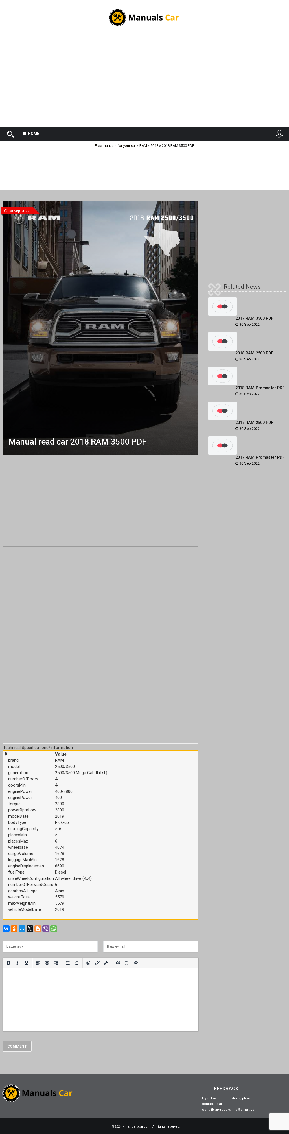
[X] (30, 928)
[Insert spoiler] (127, 963)
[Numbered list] (77, 963)
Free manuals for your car (115, 145)
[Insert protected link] (106, 963)
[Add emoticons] (88, 963)
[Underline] (26, 963)
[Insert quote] (118, 963)
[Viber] (45, 928)
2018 (154, 145)
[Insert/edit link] (97, 963)
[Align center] (47, 963)
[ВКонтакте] (6, 928)
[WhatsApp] (53, 928)
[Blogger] (37, 928)
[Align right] (56, 963)
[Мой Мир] (22, 928)
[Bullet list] (68, 963)
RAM (143, 145)
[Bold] (8, 963)
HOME (33, 133)
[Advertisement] (144, 81)
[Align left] (38, 963)
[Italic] (17, 963)
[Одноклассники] (14, 928)
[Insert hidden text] (136, 963)
